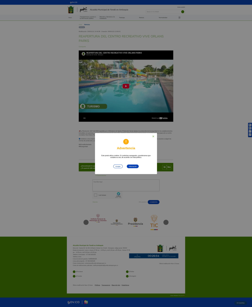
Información (133, 166)
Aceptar (117, 166)
